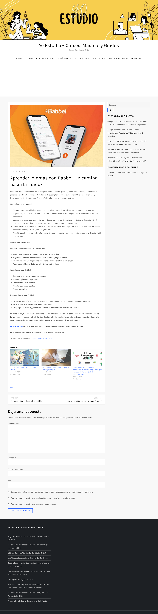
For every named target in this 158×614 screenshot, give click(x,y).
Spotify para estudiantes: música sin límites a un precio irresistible (29, 564)
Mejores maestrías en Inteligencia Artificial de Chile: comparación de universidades (126, 151)
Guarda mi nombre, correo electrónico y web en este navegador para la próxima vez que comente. (52, 492)
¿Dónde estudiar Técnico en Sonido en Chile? (27, 553)
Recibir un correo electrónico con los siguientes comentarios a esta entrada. (43, 498)
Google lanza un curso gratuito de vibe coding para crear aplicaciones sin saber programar (127, 123)
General (14, 388)
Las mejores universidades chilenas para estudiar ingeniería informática (29, 573)
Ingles (83, 58)
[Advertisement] (79, 79)
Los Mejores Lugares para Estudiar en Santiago (28, 558)
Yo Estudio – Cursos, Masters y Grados (79, 45)
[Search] (110, 110)
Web (9, 480)
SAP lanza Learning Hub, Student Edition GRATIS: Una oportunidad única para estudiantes (28, 586)
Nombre (12, 458)
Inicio (19, 58)
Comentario (13, 423)
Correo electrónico (16, 469)
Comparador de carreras (42, 58)
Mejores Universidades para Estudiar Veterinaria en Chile (28, 538)
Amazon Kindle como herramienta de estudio (27, 601)
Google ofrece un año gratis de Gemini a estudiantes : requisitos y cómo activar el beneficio (125, 133)
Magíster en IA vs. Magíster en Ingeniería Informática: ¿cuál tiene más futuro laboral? (126, 159)
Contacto (98, 58)
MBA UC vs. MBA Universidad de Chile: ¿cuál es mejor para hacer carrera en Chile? (127, 143)
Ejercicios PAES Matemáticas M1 (125, 58)
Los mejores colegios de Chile (20, 579)
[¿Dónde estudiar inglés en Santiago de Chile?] (24, 357)
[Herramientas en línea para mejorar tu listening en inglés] (56, 357)
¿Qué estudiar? (66, 58)
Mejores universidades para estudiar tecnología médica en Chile (28, 546)
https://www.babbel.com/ (41, 338)
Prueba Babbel (16, 326)
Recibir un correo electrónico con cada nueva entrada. (33, 504)
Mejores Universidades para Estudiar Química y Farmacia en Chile (28, 594)
